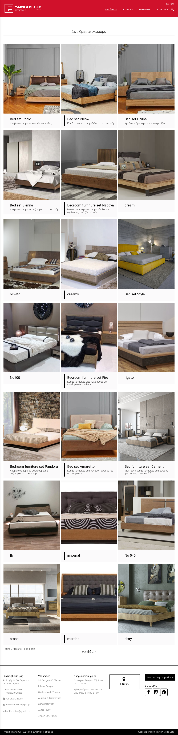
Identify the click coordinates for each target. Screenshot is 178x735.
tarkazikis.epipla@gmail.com (17, 711)
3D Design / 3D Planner (49, 680)
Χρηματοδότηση (46, 704)
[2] (93, 651)
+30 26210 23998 (13, 689)
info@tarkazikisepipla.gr (18, 704)
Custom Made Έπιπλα (49, 692)
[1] (89, 651)
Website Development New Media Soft (156, 732)
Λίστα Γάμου (44, 709)
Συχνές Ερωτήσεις (47, 715)
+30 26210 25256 (13, 692)
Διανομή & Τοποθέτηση (49, 698)
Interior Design (45, 686)
